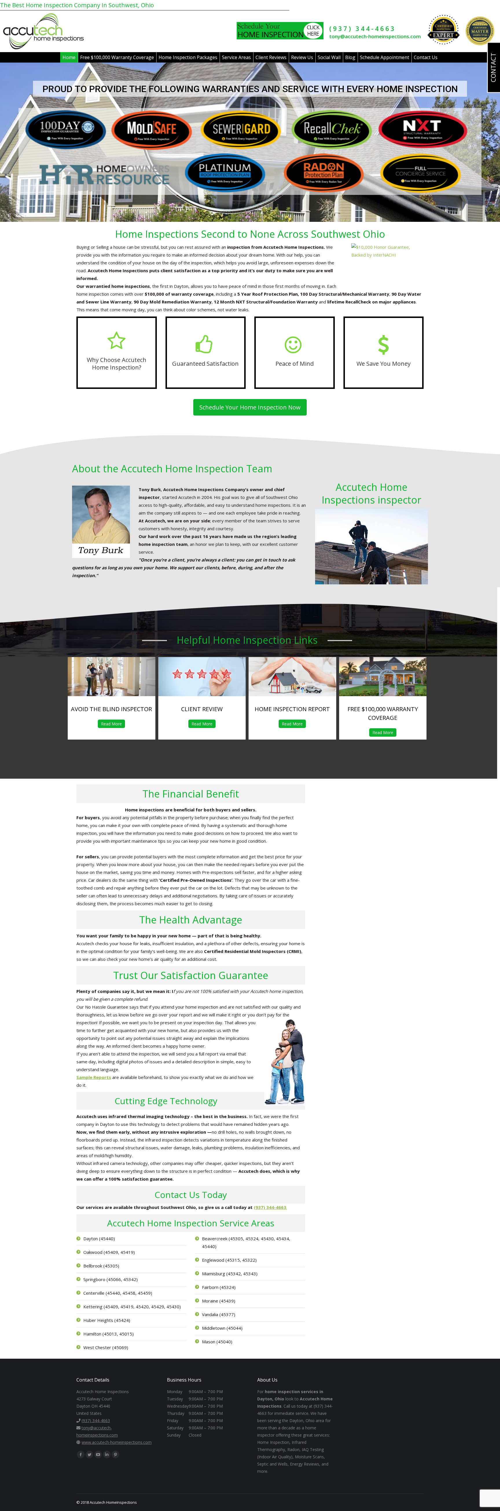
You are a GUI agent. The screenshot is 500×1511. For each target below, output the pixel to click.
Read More (111, 724)
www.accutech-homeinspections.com (117, 1442)
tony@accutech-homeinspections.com (375, 36)
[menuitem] (69, 57)
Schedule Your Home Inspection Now (250, 407)
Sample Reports (93, 1077)
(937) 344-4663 (362, 29)
